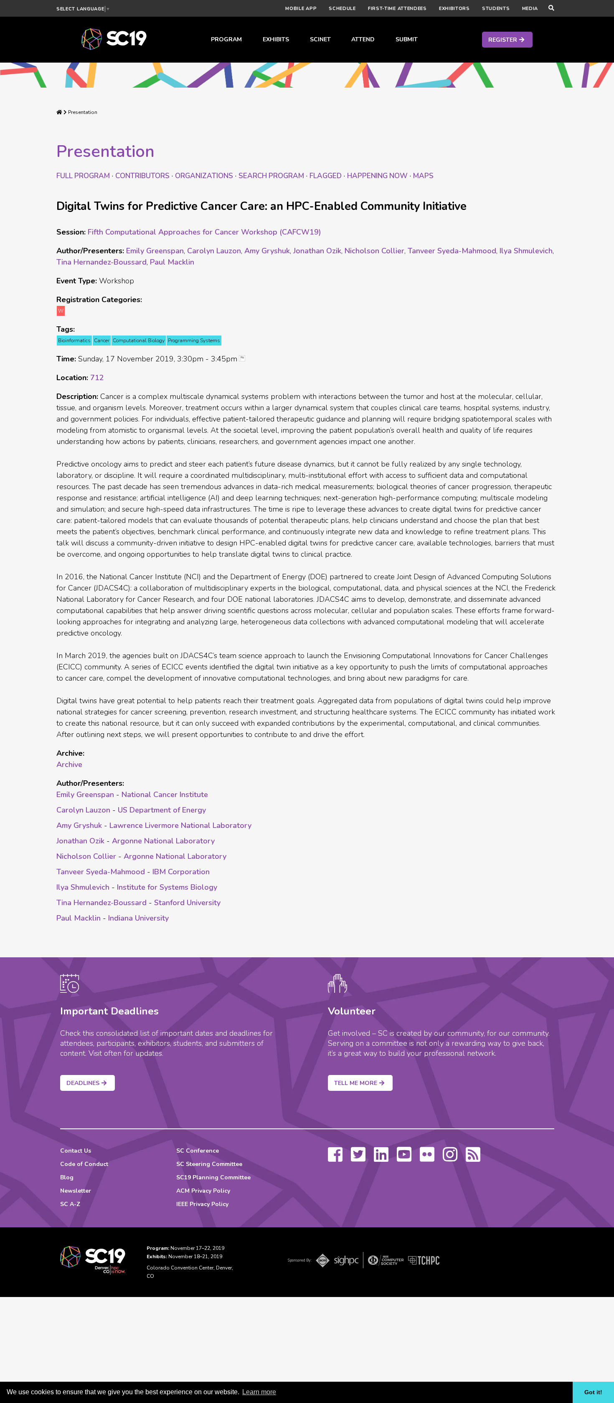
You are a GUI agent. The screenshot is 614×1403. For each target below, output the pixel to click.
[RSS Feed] (473, 1158)
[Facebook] (335, 1158)
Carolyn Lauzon (214, 251)
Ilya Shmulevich (526, 251)
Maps (423, 176)
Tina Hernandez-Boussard (101, 262)
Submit (407, 39)
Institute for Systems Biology (167, 887)
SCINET (320, 39)
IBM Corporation (181, 872)
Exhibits (276, 39)
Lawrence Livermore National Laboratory (180, 825)
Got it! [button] (593, 1392)
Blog (67, 1177)
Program (226, 39)
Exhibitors (454, 8)
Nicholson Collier (374, 251)
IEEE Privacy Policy (202, 1204)
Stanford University (187, 903)
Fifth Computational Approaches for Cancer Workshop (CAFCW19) (204, 232)
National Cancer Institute (165, 795)
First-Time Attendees (397, 8)
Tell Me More (355, 1083)
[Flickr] (427, 1158)
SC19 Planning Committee (213, 1177)
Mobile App (301, 8)
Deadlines (82, 1083)
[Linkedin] (381, 1158)
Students (496, 8)
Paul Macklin (172, 262)
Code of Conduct (84, 1164)
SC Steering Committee (209, 1164)
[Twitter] (358, 1158)
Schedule (342, 8)
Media (530, 8)
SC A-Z (70, 1204)
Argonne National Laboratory (163, 841)
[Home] (59, 112)
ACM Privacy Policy (203, 1191)
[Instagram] (450, 1158)
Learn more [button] (259, 1391)
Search (271, 176)
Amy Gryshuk (267, 251)
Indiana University (138, 918)
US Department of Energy (162, 810)
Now (377, 176)
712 (97, 378)
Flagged (326, 176)
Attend (363, 39)
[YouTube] (404, 1158)
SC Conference (197, 1151)
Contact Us (75, 1151)
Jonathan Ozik (317, 251)
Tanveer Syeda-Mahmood (452, 251)
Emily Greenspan (155, 251)
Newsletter (75, 1191)
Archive (69, 765)
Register (502, 40)
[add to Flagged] (245, 359)
